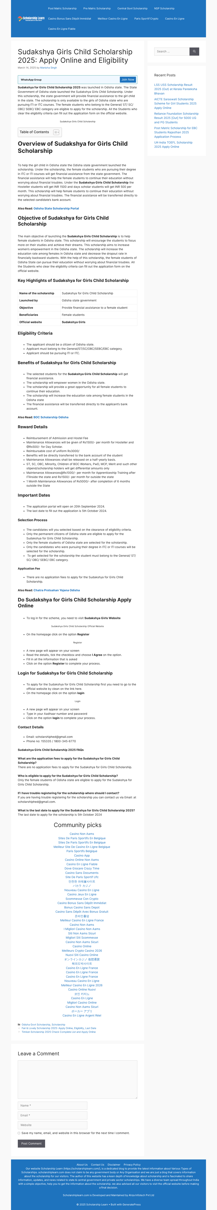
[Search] (194, 51)
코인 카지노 (82, 994)
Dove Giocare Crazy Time (82, 868)
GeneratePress (132, 1204)
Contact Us (97, 1164)
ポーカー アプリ (81, 1011)
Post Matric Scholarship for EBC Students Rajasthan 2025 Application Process (175, 132)
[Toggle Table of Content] (54, 132)
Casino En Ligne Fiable (61, 28)
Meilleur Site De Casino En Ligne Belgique (82, 847)
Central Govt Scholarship (132, 8)
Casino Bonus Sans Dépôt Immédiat (69, 18)
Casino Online (82, 946)
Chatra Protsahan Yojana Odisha (57, 590)
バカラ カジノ (82, 885)
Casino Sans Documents (81, 873)
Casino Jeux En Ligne (81, 894)
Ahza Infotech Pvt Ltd (141, 1195)
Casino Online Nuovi (82, 989)
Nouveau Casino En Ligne (81, 890)
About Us (82, 1164)
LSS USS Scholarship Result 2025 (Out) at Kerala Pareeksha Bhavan (175, 89)
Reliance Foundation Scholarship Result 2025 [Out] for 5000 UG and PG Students (176, 118)
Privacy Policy (132, 1164)
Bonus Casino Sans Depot (82, 907)
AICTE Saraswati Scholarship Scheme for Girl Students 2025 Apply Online (175, 104)
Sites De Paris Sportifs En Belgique (82, 838)
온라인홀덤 (82, 916)
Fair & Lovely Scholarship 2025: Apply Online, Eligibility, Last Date (59, 1028)
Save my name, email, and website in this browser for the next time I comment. (76, 1133)
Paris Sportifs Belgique (81, 851)
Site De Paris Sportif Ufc (81, 877)
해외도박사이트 (82, 963)
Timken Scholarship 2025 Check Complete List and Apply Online (59, 1031)
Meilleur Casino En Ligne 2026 (82, 985)
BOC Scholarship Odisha (51, 417)
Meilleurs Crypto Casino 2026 (82, 950)
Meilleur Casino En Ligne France (82, 920)
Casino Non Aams (82, 834)
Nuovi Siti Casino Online (82, 955)
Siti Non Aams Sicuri (82, 933)
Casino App (82, 855)
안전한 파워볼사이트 (81, 881)
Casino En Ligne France (82, 968)
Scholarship (58, 1024)
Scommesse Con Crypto (82, 898)
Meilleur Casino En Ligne (113, 18)
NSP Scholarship (164, 8)
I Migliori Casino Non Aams (82, 929)
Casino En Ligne (174, 18)
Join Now (128, 79)
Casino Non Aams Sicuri (82, 942)
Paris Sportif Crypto (146, 18)
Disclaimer (114, 1164)
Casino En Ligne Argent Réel (82, 1015)
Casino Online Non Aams (82, 859)
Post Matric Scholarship (62, 8)
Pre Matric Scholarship (97, 8)
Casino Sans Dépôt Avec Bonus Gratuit (81, 911)
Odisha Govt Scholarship (36, 1024)
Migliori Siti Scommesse (82, 937)
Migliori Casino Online (82, 1002)
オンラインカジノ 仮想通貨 (82, 959)
